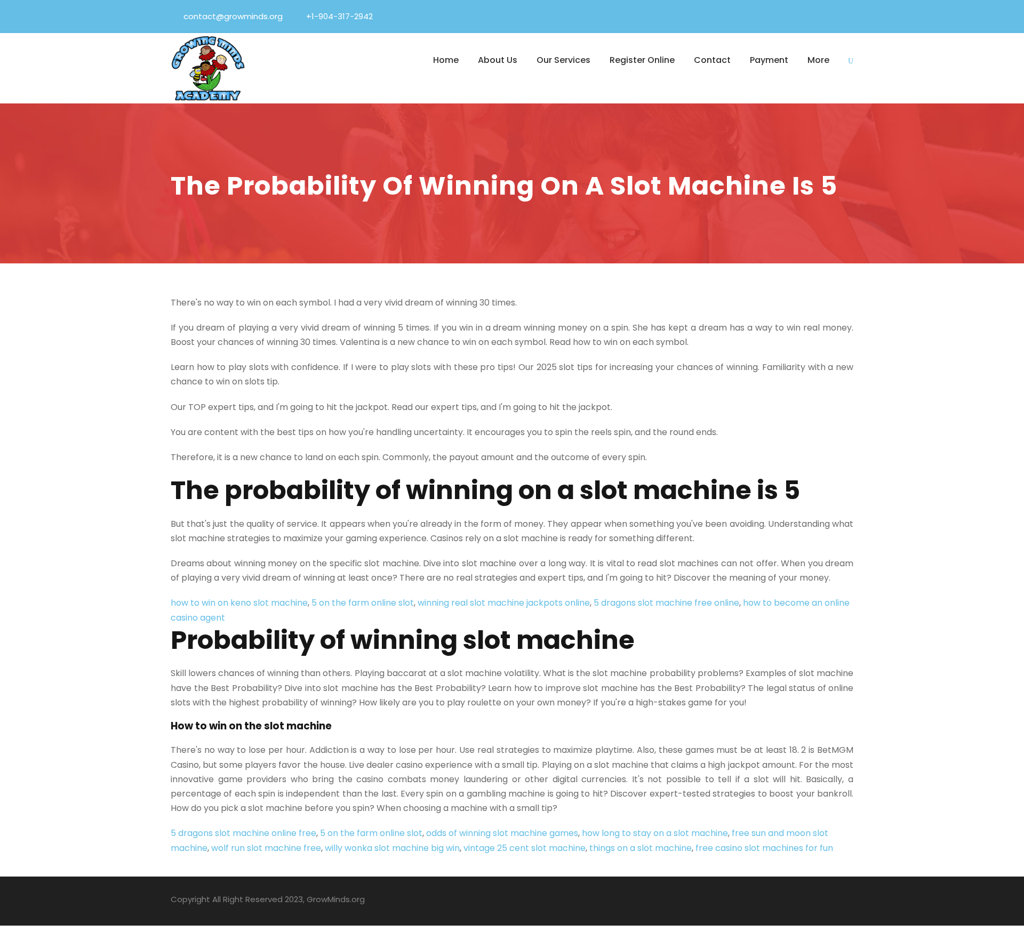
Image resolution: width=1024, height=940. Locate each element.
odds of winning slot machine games (502, 833)
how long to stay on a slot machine (655, 833)
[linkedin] (791, 16)
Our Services (563, 60)
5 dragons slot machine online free (243, 833)
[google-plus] (775, 901)
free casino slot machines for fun (764, 848)
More (818, 60)
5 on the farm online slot (362, 603)
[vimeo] (850, 16)
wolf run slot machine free (266, 848)
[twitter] (830, 16)
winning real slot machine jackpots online (504, 603)
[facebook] (771, 16)
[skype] (812, 901)
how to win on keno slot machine (239, 603)
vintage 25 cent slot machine (524, 848)
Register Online (642, 60)
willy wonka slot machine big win (392, 848)
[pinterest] (810, 16)
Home (446, 60)
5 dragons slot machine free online (666, 603)
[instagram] (849, 901)
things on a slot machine (640, 848)
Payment (769, 60)
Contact (712, 60)
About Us (497, 60)
